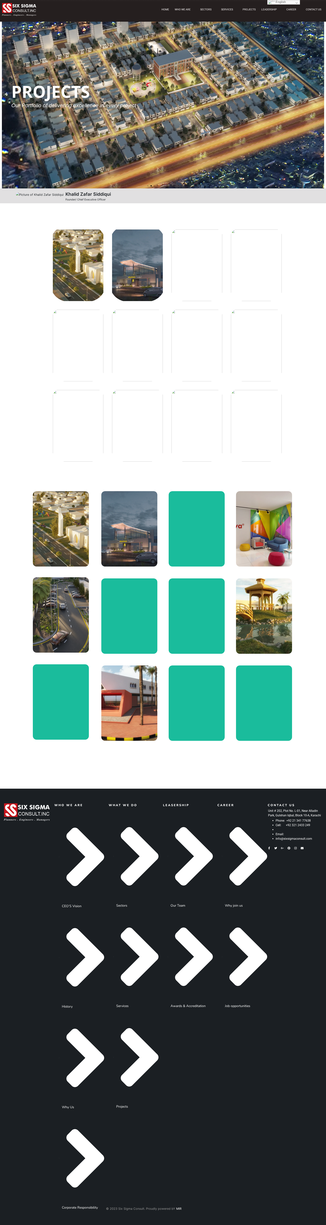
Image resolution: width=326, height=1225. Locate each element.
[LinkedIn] (313, 195)
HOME (165, 9)
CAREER (291, 9)
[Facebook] (296, 195)
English (280, 2)
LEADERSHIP (269, 9)
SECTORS (205, 9)
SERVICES (227, 9)
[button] (6, 94)
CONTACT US (313, 9)
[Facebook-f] (269, 848)
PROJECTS (249, 9)
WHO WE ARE (183, 9)
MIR (178, 1208)
